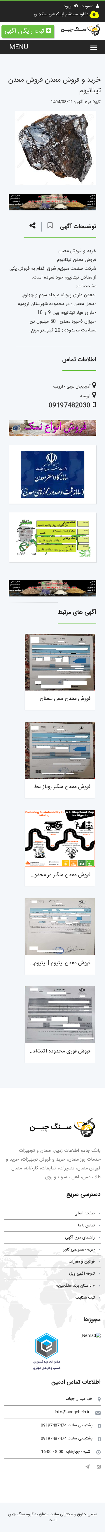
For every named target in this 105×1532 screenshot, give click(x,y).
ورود (68, 6)
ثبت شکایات (85, 1298)
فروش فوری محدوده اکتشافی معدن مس (47, 1051)
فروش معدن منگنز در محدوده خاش (53, 875)
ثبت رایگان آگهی (24, 31)
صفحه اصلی (84, 1213)
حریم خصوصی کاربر (79, 1250)
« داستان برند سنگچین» (75, 1286)
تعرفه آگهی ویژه (82, 1274)
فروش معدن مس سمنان (65, 698)
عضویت (87, 6)
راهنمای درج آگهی (80, 1238)
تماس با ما (86, 1225)
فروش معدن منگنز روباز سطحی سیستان (49, 786)
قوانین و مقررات (82, 1262)
